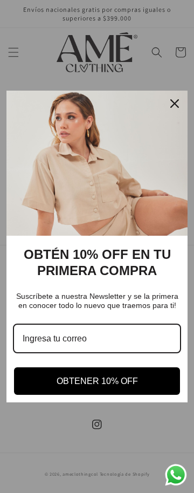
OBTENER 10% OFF (97, 381)
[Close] (175, 104)
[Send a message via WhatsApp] (176, 475)
